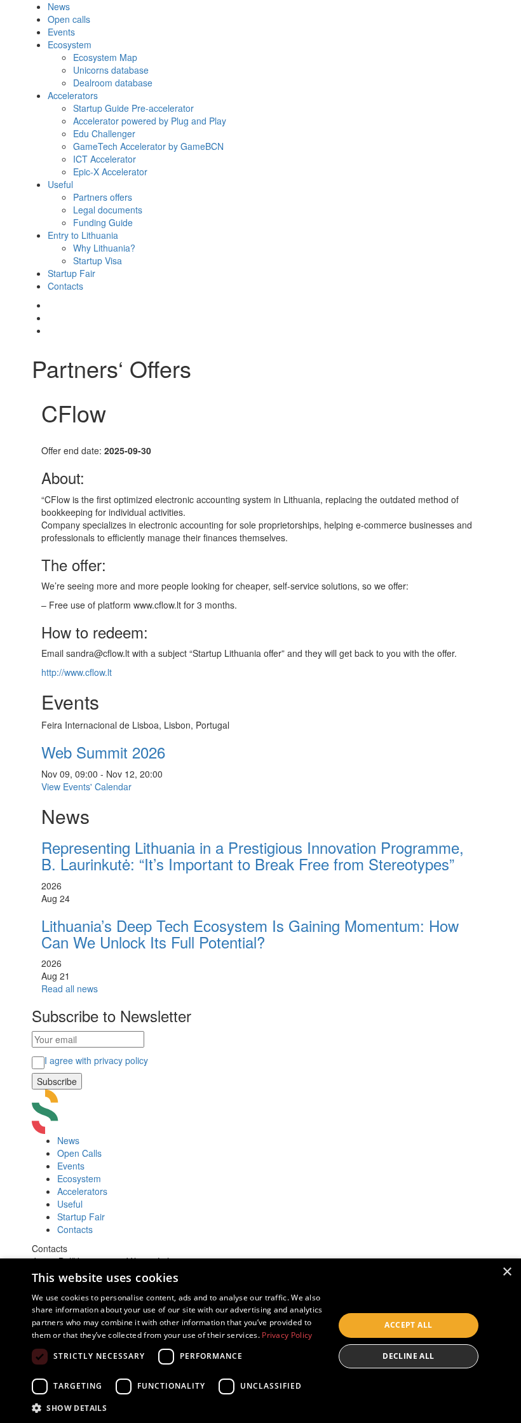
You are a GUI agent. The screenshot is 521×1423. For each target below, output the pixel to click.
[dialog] (260, 1340)
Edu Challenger (104, 133)
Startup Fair (71, 273)
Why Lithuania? (104, 247)
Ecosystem (69, 44)
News (59, 6)
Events (61, 31)
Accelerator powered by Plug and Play (149, 120)
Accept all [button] (408, 1324)
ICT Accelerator (104, 158)
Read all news (69, 988)
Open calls (69, 19)
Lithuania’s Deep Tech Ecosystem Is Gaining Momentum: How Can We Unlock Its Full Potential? (250, 933)
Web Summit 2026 (103, 752)
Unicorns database (111, 70)
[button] (178, 1407)
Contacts (65, 286)
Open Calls (79, 1153)
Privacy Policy (287, 1335)
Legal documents (107, 209)
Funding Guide (103, 222)
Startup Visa (97, 260)
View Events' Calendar (86, 786)
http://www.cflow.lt (76, 672)
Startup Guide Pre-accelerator (133, 108)
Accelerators (73, 95)
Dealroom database (112, 82)
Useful (60, 184)
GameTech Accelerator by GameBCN (148, 146)
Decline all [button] (408, 1356)
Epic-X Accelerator (110, 171)
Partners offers (102, 197)
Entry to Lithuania (83, 235)
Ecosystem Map (105, 57)
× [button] (506, 1272)
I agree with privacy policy (96, 1060)
